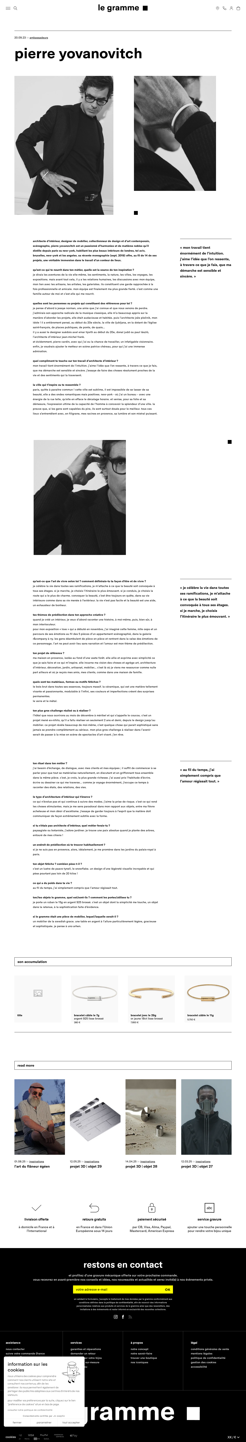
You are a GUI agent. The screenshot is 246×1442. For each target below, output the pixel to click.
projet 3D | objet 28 (141, 1166)
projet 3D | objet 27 (197, 1166)
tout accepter (71, 1422)
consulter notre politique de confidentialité (30, 1410)
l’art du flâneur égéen (32, 1166)
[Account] (231, 8)
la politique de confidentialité (118, 1302)
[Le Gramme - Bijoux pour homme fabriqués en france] (123, 8)
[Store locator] (217, 8)
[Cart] (238, 8)
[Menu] (8, 8)
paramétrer (44, 1422)
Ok (167, 1290)
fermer (17, 1422)
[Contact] (224, 8)
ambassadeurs (39, 37)
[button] (10, 1436)
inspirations (36, 1161)
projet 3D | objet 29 (86, 1166)
